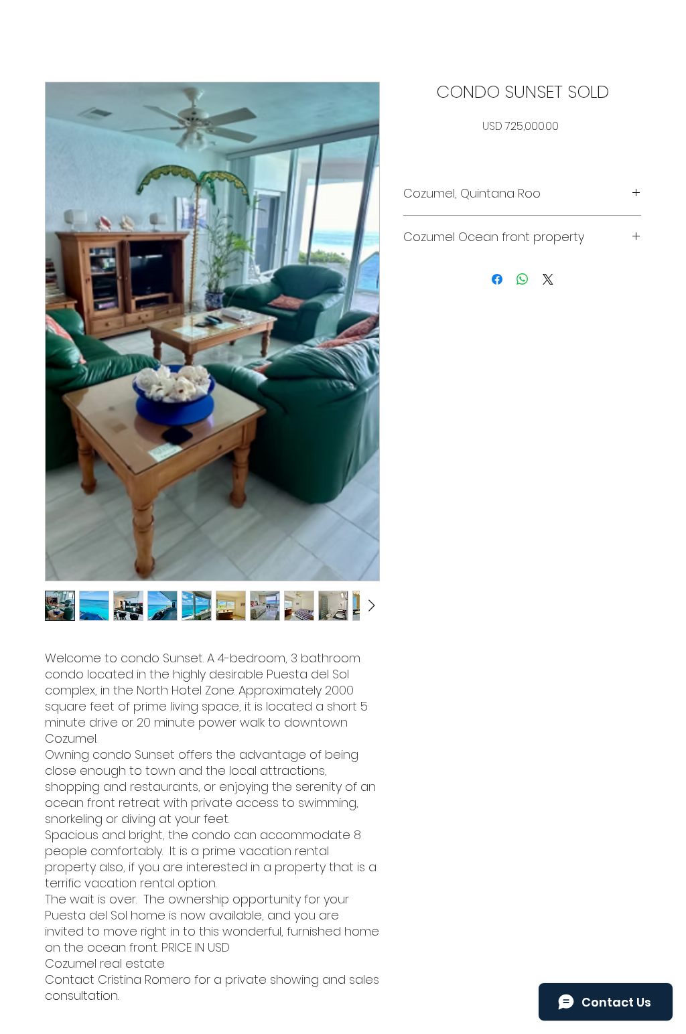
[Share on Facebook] (497, 279)
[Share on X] (548, 279)
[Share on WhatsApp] (522, 279)
